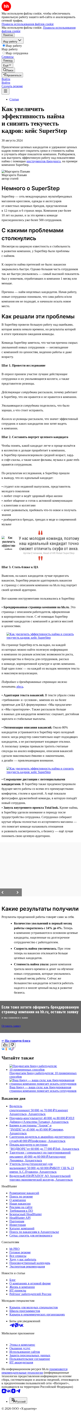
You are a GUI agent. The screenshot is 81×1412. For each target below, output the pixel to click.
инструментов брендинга (44, 161)
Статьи (14, 99)
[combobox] (18, 1400)
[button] (6, 79)
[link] (8, 70)
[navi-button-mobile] (5, 91)
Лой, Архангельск (67, 1148)
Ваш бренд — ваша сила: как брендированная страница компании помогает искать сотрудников (42, 1089)
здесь (19, 686)
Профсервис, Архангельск (47, 1141)
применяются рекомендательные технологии (34, 1370)
